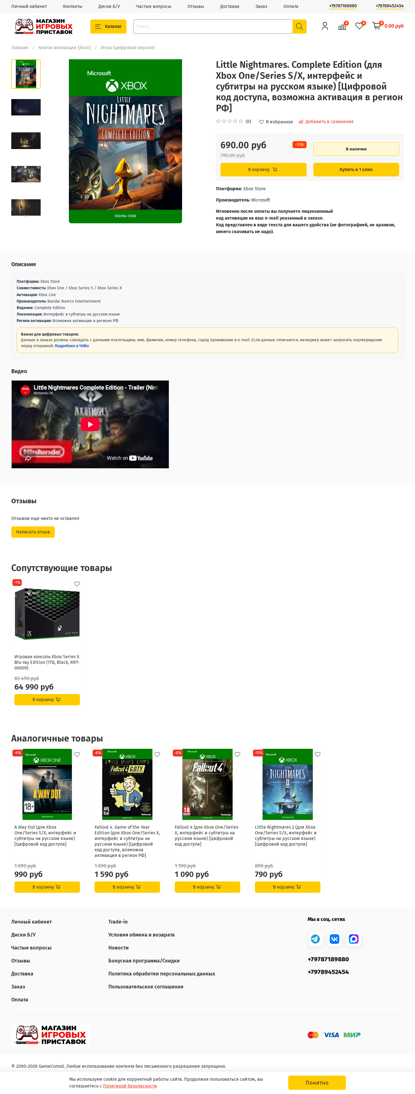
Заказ (261, 6)
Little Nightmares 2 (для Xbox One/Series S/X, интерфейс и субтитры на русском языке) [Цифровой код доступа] (286, 835)
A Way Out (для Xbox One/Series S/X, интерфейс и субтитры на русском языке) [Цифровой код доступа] (45, 835)
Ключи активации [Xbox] (64, 47)
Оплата (290, 6)
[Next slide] (26, 216)
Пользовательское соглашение (146, 987)
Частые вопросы (153, 6)
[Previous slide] (55, 141)
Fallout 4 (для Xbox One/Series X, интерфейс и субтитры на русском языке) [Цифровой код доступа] (206, 835)
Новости (118, 948)
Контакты (72, 6)
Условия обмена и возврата (141, 935)
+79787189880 (343, 5)
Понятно (317, 1082)
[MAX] (353, 939)
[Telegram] (315, 939)
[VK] (334, 939)
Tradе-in (118, 922)
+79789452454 (390, 5)
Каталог (113, 26)
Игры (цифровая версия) (128, 47)
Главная (19, 47)
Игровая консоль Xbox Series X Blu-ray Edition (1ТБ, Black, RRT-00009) (47, 662)
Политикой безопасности (130, 1086)
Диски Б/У (109, 6)
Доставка (229, 6)
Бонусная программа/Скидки (144, 961)
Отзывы (195, 6)
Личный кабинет (29, 6)
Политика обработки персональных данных (161, 974)
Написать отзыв (33, 532)
